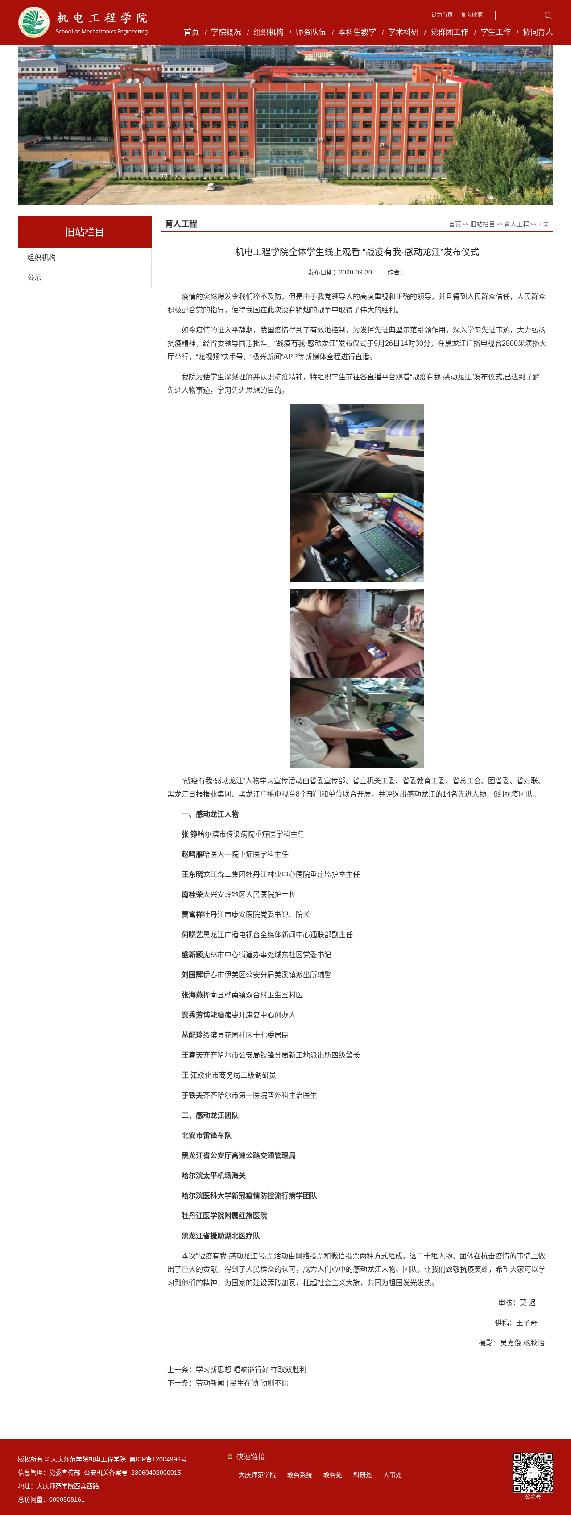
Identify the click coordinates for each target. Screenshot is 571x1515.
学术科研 (403, 32)
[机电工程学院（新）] (83, 9)
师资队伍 (311, 32)
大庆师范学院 (257, 1474)
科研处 (362, 1474)
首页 (191, 32)
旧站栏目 (482, 224)
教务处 (332, 1474)
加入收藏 (472, 15)
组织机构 (268, 32)
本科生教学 (357, 32)
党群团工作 (449, 32)
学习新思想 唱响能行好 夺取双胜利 (251, 1370)
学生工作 (495, 32)
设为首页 (442, 15)
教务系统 (299, 1474)
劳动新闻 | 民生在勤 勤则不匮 (242, 1383)
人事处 (392, 1474)
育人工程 (516, 224)
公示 (34, 278)
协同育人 (538, 32)
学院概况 (226, 32)
